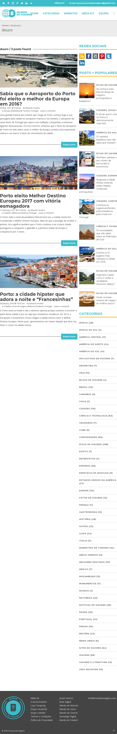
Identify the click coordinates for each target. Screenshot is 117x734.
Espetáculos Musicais (94, 473)
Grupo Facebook (39, 709)
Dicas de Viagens (19, 306)
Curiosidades (88, 437)
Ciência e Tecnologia (93, 415)
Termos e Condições (41, 716)
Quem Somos (66, 698)
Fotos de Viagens (91, 497)
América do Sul (106, 132)
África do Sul (88, 330)
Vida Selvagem (88, 669)
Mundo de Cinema (68, 712)
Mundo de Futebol (68, 720)
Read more (69, 144)
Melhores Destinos (20, 213)
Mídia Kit (35, 698)
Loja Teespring (38, 705)
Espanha (84, 466)
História (85, 519)
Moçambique (87, 576)
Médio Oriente (88, 555)
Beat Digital (65, 701)
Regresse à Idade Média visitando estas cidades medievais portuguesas (97, 185)
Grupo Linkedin (38, 712)
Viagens (84, 655)
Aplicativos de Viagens (94, 358)
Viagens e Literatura (93, 662)
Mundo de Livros (67, 709)
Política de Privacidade (42, 720)
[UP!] (113, 731)
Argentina (86, 365)
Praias (83, 626)
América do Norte (91, 344)
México (83, 569)
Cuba (82, 430)
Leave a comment (47, 111)
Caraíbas (85, 394)
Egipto (83, 451)
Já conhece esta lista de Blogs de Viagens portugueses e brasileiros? (96, 95)
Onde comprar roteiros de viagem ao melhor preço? (106, 300)
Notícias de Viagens (92, 605)
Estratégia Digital (67, 716)
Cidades (7, 213)
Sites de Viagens (90, 648)
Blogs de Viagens (91, 380)
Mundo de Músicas (68, 705)
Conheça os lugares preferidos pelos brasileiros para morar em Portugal (97, 211)
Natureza (85, 598)
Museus (84, 590)
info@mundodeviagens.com (102, 698)
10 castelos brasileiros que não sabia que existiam (106, 139)
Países (83, 612)
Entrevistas (87, 458)
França (84, 505)
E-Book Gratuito (39, 701)
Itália (83, 540)
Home (5, 25)
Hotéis (83, 526)
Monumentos (87, 583)
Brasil (83, 387)
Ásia (82, 373)
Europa (7, 111)
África (83, 323)
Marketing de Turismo (20, 111)
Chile (82, 401)
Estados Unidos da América (97, 480)
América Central (90, 337)
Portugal (34, 111)
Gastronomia (88, 512)
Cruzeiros (86, 423)
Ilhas (82, 533)
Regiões (84, 633)
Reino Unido (87, 641)
